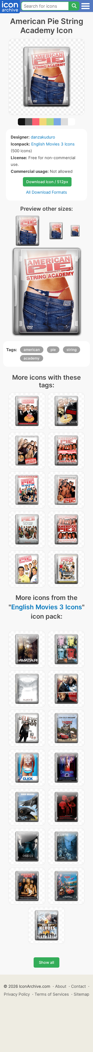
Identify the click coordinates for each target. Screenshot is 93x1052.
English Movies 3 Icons (53, 144)
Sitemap (81, 994)
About (60, 986)
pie (53, 349)
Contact (78, 986)
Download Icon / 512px (47, 181)
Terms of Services (52, 994)
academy (32, 358)
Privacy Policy (17, 994)
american (32, 349)
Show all (46, 962)
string (72, 349)
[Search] (73, 6)
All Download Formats (46, 192)
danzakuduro (43, 137)
